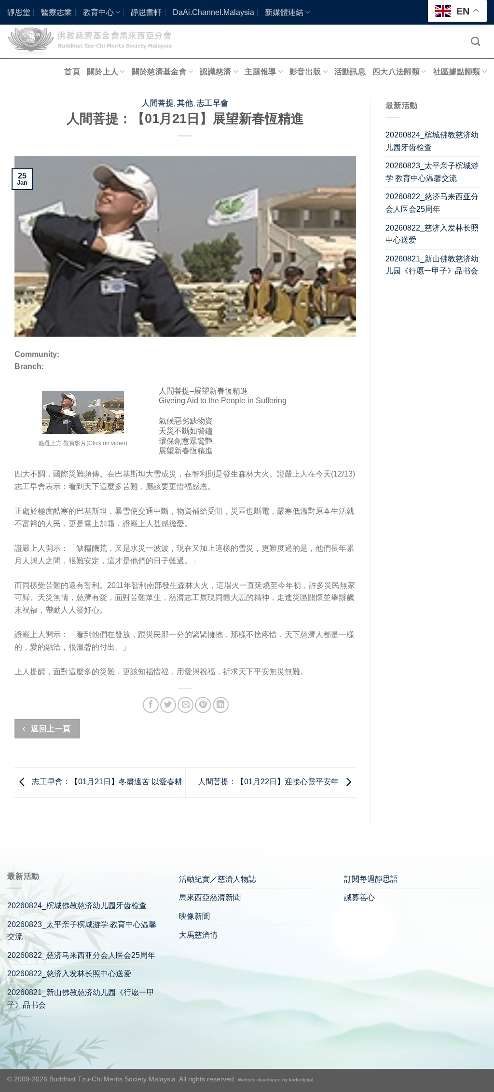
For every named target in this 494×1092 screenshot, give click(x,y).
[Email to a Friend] (185, 705)
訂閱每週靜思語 (371, 879)
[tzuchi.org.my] (94, 41)
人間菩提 (158, 103)
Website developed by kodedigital (275, 1079)
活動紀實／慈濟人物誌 (217, 879)
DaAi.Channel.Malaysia (213, 12)
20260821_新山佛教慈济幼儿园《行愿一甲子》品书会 (432, 265)
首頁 (72, 72)
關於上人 (102, 72)
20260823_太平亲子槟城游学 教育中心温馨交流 (432, 172)
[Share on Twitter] (168, 705)
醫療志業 (56, 12)
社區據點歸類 (456, 72)
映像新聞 (194, 916)
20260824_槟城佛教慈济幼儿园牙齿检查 (432, 141)
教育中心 (98, 12)
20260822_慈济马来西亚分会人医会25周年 (432, 202)
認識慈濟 (215, 72)
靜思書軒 (146, 12)
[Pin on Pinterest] (203, 705)
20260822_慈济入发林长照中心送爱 (432, 234)
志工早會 (213, 103)
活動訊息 (350, 72)
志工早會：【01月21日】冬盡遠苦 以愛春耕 (106, 782)
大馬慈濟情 (198, 935)
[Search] (475, 41)
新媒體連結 (284, 12)
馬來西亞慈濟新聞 (210, 897)
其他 (185, 103)
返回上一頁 (50, 728)
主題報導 (260, 72)
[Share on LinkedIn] (221, 705)
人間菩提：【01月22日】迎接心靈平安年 (269, 782)
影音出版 (305, 72)
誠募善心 (359, 897)
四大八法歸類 (396, 72)
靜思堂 (18, 12)
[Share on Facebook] (151, 705)
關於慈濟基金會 (159, 72)
